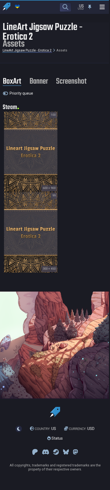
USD (82, 428)
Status (57, 438)
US (45, 428)
